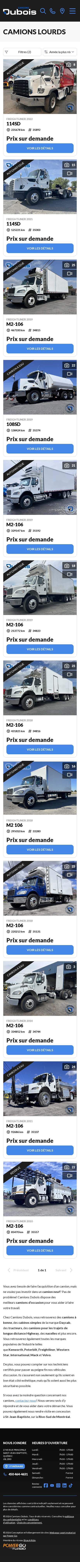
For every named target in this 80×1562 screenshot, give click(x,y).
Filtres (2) (24, 52)
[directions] (62, 10)
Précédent (21, 1270)
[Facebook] (45, 1485)
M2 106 (14, 825)
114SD (13, 123)
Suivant (61, 1270)
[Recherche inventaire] (43, 10)
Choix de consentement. (29, 1522)
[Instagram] (58, 1485)
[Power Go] (40, 1546)
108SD (13, 424)
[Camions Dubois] (19, 11)
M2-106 (14, 324)
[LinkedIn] (64, 1485)
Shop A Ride (29, 1540)
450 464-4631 (18, 1474)
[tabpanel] (52, 1463)
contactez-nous (25, 1400)
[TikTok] (70, 1485)
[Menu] (72, 11)
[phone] (52, 10)
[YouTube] (52, 1485)
